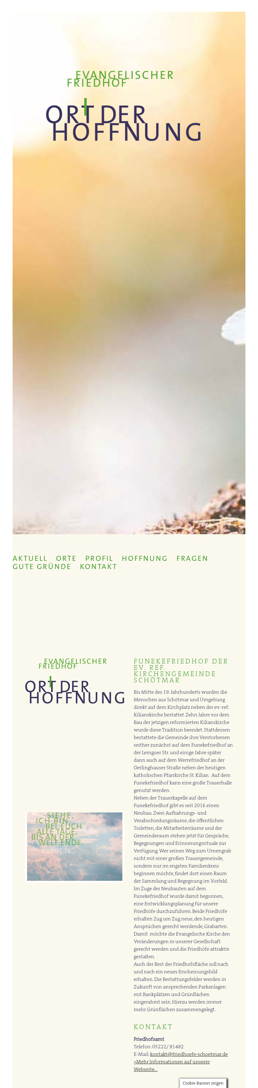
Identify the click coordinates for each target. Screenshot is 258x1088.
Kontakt (98, 566)
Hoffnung (145, 558)
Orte (66, 558)
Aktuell (30, 558)
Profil (99, 558)
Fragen (193, 558)
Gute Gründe (42, 566)
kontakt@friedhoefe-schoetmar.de (189, 1054)
